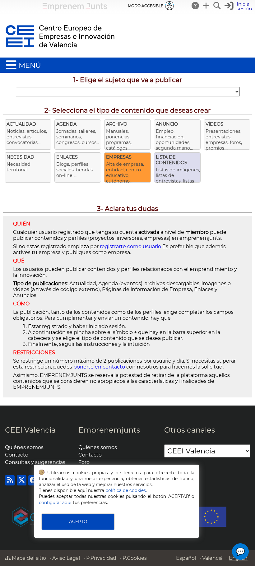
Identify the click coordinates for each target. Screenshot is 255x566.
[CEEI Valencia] (60, 55)
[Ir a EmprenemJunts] (75, 9)
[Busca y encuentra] (217, 5)
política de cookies (125, 490)
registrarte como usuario (130, 246)
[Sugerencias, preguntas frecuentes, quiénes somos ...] (195, 5)
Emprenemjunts (109, 429)
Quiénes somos (24, 447)
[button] (239, 6)
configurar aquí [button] (55, 502)
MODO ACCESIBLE (145, 5)
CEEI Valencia (30, 429)
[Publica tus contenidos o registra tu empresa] (206, 5)
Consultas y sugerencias (35, 462)
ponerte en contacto (99, 367)
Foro (84, 462)
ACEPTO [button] (78, 521)
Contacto (16, 455)
